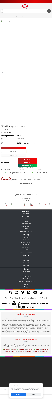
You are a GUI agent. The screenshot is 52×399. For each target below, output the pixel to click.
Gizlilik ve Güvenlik (26, 226)
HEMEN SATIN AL (28, 162)
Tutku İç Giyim (26, 279)
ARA (49, 11)
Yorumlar (15, 179)
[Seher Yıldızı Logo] (44, 349)
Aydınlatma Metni (26, 224)
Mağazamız (26, 260)
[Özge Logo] (21, 351)
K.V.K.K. (26, 221)
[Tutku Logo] (22, 205)
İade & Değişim (26, 216)
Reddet (33, 394)
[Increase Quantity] (15, 162)
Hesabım (26, 244)
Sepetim (26, 249)
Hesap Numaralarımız (26, 252)
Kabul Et (18, 394)
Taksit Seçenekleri (25, 179)
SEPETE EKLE (28, 159)
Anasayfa (26, 214)
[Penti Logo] (7, 351)
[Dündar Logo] (28, 351)
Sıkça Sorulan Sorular (17, 173)
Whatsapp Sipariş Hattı (28, 165)
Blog (26, 219)
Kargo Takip (26, 247)
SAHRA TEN (4, 125)
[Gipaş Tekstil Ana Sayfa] (6, 349)
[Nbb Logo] (36, 349)
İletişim (26, 228)
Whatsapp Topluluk (26, 231)
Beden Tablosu (42, 173)
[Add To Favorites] (10, 169)
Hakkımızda (26, 265)
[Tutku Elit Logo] (30, 205)
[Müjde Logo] (14, 351)
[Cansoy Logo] (12, 205)
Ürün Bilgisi (6, 179)
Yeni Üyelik (26, 237)
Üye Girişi (26, 239)
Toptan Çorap (26, 274)
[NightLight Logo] (39, 205)
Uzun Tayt (19, 139)
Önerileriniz (37, 179)
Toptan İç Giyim (26, 271)
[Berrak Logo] (3, 205)
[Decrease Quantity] (11, 162)
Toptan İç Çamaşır (26, 276)
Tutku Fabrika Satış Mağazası (26, 281)
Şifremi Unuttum (26, 242)
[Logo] (26, 6)
